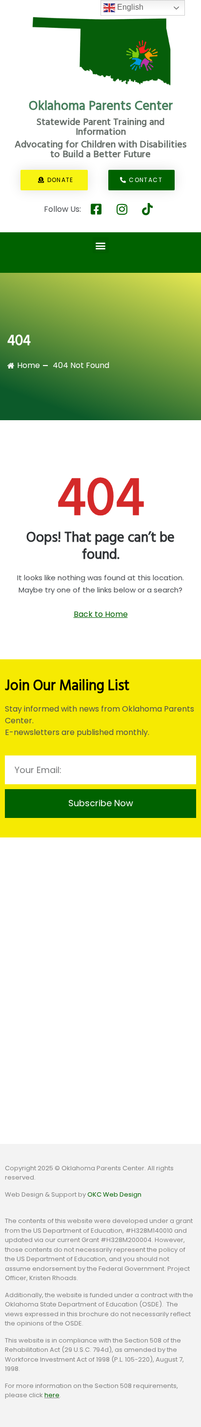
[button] (101, 245)
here (52, 1395)
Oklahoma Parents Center (101, 106)
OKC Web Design (114, 1194)
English (129, 7)
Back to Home (101, 614)
